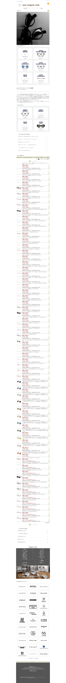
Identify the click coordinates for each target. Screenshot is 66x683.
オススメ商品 (25, 558)
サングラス (25, 70)
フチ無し (25, 58)
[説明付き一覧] (38, 159)
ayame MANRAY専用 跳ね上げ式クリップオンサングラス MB (35, 408)
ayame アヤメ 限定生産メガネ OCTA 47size (31, 300)
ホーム (30, 546)
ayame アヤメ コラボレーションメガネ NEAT (31, 260)
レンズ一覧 (42, 549)
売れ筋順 (44, 157)
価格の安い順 (34, 157)
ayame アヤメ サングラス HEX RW (30, 232)
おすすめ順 (22, 157)
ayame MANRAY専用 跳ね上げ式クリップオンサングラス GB (35, 423)
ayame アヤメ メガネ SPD (29, 334)
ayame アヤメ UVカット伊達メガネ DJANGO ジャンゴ (33, 317)
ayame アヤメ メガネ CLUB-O (29, 203)
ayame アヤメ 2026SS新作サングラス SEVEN (34, 209)
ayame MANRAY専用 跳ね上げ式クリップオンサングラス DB (35, 401)
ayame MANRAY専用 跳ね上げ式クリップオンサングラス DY (35, 438)
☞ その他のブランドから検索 (33, 658)
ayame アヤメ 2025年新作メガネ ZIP (30, 288)
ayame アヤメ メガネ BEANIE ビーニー (30, 249)
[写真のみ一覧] (37, 159)
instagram (25, 564)
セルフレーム (41, 70)
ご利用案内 (42, 560)
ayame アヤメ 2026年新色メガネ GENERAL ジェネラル (33, 494)
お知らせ (24, 549)
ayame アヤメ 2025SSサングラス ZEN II (30, 311)
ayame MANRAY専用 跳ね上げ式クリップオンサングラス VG (35, 430)
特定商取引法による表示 (33, 547)
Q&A (42, 558)
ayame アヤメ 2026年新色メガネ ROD (30, 192)
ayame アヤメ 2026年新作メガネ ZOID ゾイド (31, 169)
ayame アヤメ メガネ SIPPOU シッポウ (30, 328)
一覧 (48, 10)
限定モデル (41, 58)
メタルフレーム (25, 82)
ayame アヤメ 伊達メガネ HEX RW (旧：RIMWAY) (31, 254)
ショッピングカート (48, 4)
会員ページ (42, 562)
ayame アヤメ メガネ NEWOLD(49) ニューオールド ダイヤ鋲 (34, 482)
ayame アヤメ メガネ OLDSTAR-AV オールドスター (32, 363)
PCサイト (47, 0)
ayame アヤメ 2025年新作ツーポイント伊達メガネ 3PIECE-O (34, 266)
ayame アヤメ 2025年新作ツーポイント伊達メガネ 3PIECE (35, 215)
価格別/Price (25, 556)
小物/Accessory (41, 556)
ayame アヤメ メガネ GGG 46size (30, 237)
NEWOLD (25, 117)
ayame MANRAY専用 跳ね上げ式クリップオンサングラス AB (35, 445)
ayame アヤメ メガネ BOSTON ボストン (31, 374)
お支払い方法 (25, 562)
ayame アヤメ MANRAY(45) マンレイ (30, 346)
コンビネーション (41, 82)
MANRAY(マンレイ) (41, 117)
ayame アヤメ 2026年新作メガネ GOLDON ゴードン (32, 186)
